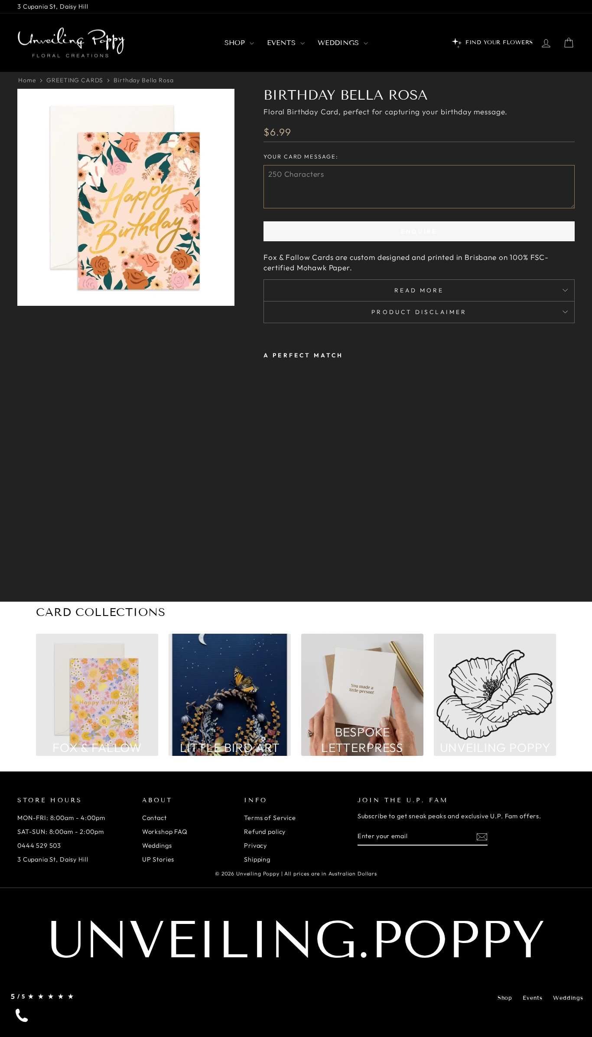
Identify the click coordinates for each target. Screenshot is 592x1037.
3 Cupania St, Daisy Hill (52, 6)
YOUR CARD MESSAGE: (300, 156)
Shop (235, 43)
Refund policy (265, 832)
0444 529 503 (39, 845)
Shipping (257, 859)
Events (282, 43)
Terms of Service (270, 818)
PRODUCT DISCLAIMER (418, 312)
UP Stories (158, 859)
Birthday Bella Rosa (143, 80)
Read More (419, 290)
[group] (97, 695)
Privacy (255, 845)
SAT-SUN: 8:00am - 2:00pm (60, 832)
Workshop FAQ (165, 832)
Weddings (339, 43)
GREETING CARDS (74, 80)
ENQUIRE (419, 231)
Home (27, 80)
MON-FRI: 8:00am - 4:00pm (61, 818)
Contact (154, 818)
